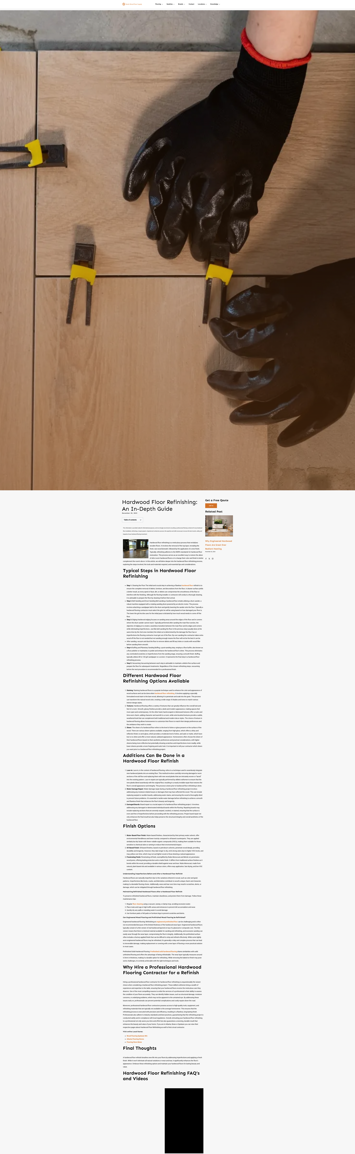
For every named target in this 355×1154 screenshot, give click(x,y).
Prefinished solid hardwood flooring (163, 951)
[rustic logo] (132, 3)
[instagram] (212, 558)
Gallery (221, 526)
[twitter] (209, 558)
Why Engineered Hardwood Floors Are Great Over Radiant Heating (216, 526)
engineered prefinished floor (167, 922)
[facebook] (206, 558)
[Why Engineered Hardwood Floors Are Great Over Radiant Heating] (219, 526)
